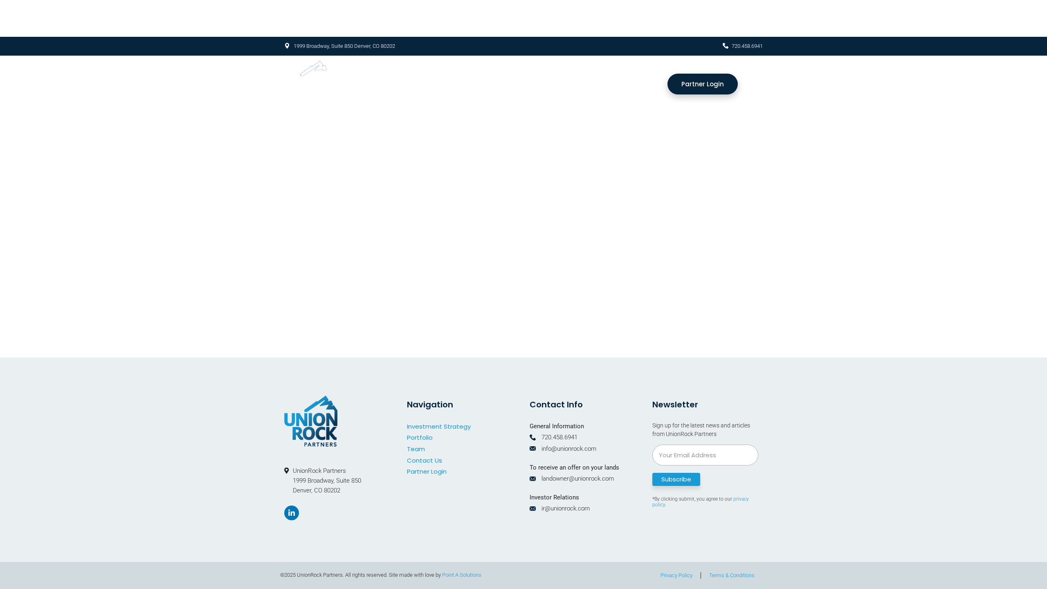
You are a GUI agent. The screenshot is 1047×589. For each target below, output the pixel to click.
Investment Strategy (521, 84)
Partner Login (427, 471)
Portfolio (596, 84)
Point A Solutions (461, 575)
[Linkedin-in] (291, 513)
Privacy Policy (676, 575)
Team (641, 84)
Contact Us (424, 460)
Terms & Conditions (732, 575)
